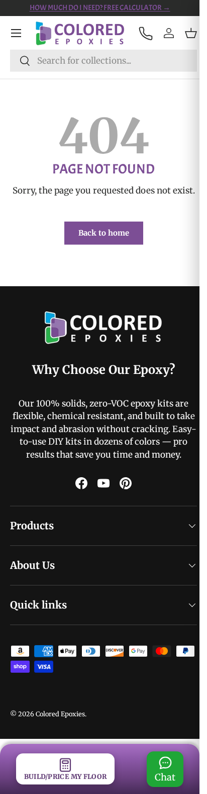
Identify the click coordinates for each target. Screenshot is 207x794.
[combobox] (103, 61)
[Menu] (16, 33)
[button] (191, 33)
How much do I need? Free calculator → (100, 8)
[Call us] (145, 33)
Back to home (103, 233)
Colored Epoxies (60, 739)
